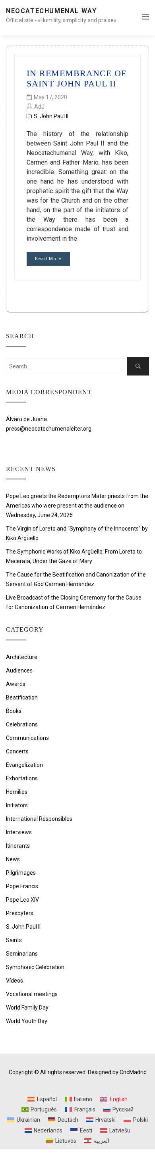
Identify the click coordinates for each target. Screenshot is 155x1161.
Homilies (16, 792)
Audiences (19, 670)
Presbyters (19, 913)
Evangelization (24, 765)
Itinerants (18, 846)
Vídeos (14, 980)
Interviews (19, 832)
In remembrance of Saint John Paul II (76, 78)
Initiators (17, 805)
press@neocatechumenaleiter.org (48, 428)
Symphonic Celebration (35, 967)
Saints (14, 940)
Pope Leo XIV (22, 900)
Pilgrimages (21, 873)
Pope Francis (22, 886)
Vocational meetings (32, 994)
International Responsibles (39, 819)
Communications (27, 738)
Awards (15, 684)
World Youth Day (26, 1021)
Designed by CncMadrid (117, 1072)
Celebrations (22, 724)
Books (13, 711)
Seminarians (22, 953)
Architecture (21, 657)
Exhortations (22, 778)
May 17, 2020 (50, 97)
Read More (48, 258)
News (13, 859)
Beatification (22, 697)
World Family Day (27, 1007)
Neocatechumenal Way (51, 11)
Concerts (17, 751)
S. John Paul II (51, 116)
